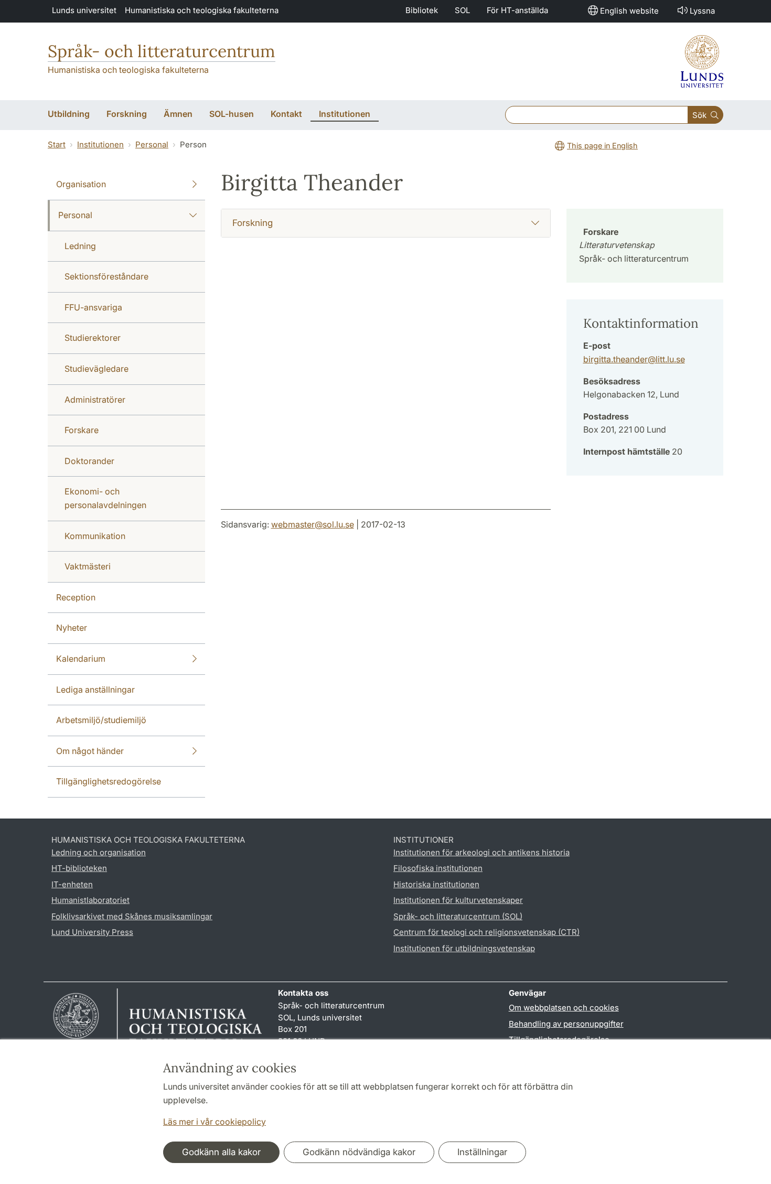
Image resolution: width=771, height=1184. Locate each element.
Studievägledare (96, 368)
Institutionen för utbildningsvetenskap (464, 948)
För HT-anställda (517, 10)
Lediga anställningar (95, 689)
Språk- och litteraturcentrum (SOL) (457, 916)
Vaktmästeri (88, 566)
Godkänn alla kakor (221, 1152)
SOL (462, 10)
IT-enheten (72, 884)
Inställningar (482, 1152)
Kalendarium (80, 658)
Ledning (80, 246)
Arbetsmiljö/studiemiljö (101, 720)
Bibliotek (421, 10)
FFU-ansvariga (93, 307)
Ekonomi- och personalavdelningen (105, 498)
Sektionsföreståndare (106, 276)
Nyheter (71, 627)
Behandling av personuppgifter (566, 1024)
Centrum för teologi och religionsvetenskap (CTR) (486, 932)
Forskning (252, 223)
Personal (151, 144)
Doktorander (89, 461)
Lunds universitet (84, 10)
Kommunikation (95, 536)
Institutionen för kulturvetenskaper (458, 900)
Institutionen (100, 144)
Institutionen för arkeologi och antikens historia (481, 852)
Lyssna (702, 11)
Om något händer (90, 751)
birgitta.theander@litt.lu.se (634, 359)
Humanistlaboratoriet (90, 900)
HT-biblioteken (79, 868)
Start (57, 144)
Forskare (82, 430)
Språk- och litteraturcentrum (161, 51)
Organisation (81, 184)
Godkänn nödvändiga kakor (359, 1152)
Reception (75, 597)
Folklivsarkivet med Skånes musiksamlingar (131, 916)
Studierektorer (93, 337)
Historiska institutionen (436, 884)
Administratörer (95, 399)
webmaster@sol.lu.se (312, 524)
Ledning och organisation (98, 852)
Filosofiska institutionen (438, 868)
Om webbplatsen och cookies (564, 1008)
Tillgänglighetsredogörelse (108, 781)
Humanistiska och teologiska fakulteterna (202, 10)
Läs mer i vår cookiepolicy (214, 1121)
